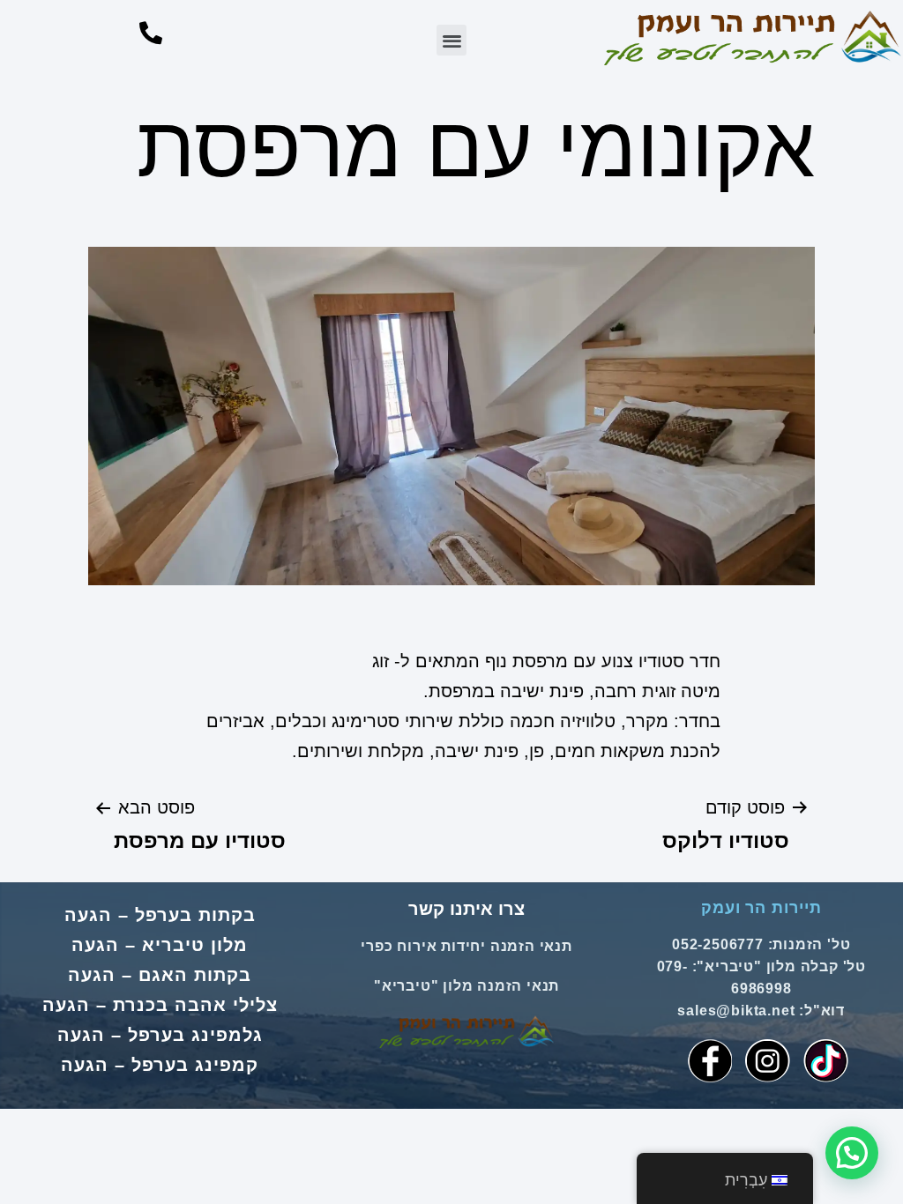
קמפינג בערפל (194, 1064)
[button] (452, 40)
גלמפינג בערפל (195, 1034)
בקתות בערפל (195, 915)
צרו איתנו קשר (466, 908)
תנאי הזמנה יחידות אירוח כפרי (466, 946)
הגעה (88, 915)
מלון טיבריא (195, 945)
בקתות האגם (194, 975)
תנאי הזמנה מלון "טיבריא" (466, 985)
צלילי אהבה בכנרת (195, 1004)
